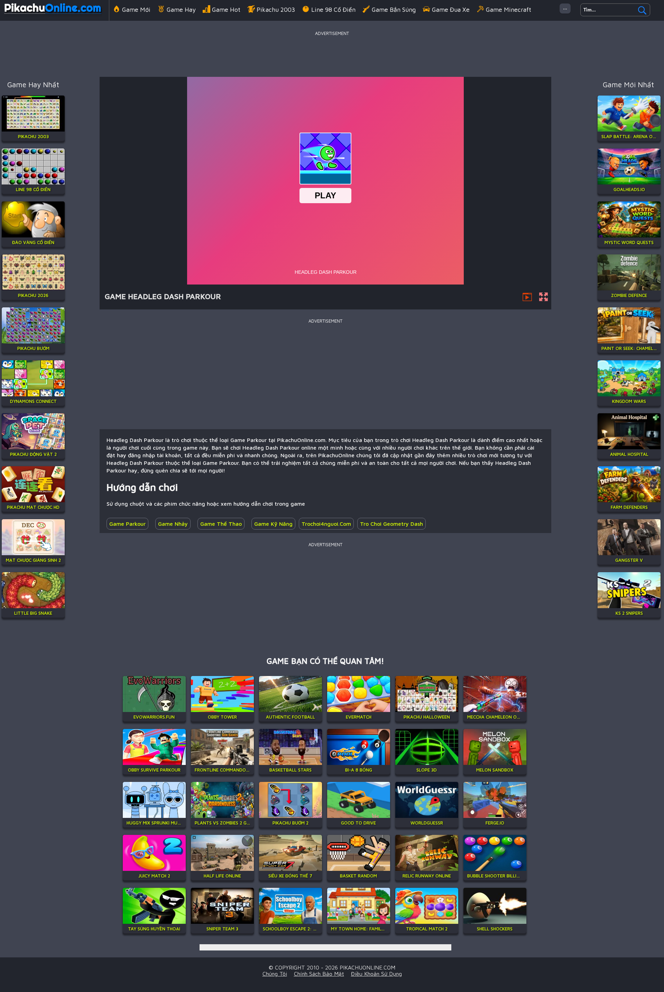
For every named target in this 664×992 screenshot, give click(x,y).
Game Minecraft (508, 9)
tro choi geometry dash (391, 524)
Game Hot (226, 9)
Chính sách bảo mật (319, 974)
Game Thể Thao (221, 524)
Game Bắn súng (394, 9)
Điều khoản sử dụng (376, 974)
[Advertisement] (332, 53)
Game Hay (181, 9)
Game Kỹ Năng (273, 524)
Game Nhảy (173, 524)
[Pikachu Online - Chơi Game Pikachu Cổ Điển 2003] (52, 15)
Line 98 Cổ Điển (333, 9)
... (565, 7)
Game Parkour (127, 524)
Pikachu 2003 (276, 9)
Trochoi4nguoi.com (326, 524)
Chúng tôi (274, 974)
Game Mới (136, 9)
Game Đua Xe (451, 9)
